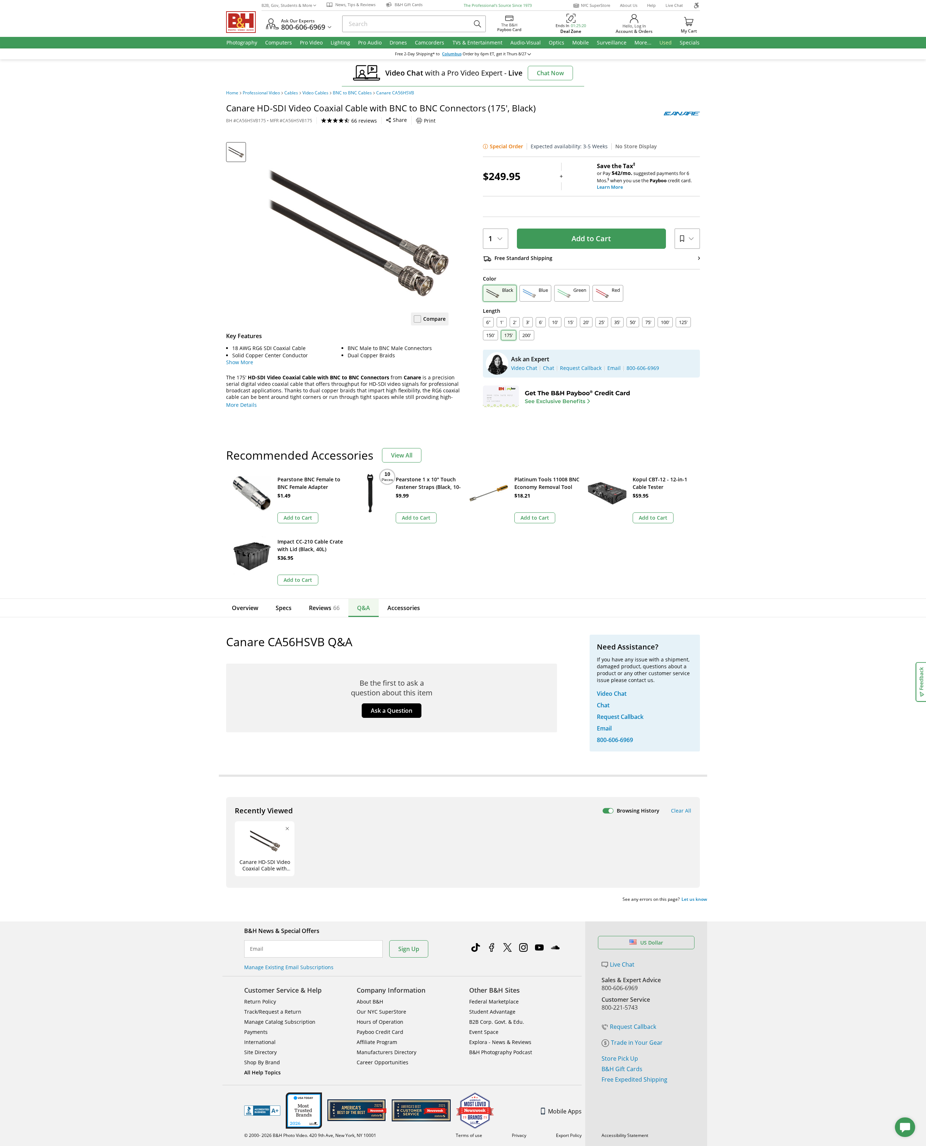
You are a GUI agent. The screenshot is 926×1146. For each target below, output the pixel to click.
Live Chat (674, 5)
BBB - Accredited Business (262, 1110)
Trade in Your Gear (637, 1043)
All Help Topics (262, 1072)
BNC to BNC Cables (352, 93)
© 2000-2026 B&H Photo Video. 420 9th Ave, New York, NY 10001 (310, 1135)
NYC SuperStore (595, 5)
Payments (256, 1031)
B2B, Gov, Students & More (287, 5)
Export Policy (569, 1135)
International (260, 1042)
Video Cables (315, 93)
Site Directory (260, 1052)
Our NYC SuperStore (381, 1011)
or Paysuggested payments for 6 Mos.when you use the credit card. (644, 176)
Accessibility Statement (625, 1135)
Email (256, 948)
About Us (628, 5)
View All (401, 455)
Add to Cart (591, 238)
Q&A (363, 608)
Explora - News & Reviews (500, 1042)
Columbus (452, 53)
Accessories (403, 608)
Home (232, 93)
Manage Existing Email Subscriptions (289, 967)
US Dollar (651, 942)
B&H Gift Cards (622, 1069)
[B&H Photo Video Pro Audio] (244, 22)
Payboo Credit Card (380, 1031)
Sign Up (408, 949)
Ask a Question (391, 711)
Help (651, 5)
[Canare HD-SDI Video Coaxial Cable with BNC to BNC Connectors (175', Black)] (358, 232)
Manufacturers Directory (386, 1052)
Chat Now (550, 73)
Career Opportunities (382, 1062)
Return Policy (260, 1001)
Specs (284, 608)
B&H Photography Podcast (500, 1052)
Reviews (324, 608)
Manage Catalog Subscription (279, 1021)
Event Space (483, 1031)
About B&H (370, 1001)
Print (430, 120)
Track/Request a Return (272, 1011)
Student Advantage (492, 1011)
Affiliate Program (377, 1042)
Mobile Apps (565, 1111)
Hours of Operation (380, 1021)
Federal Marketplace (494, 1001)
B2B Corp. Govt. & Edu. (496, 1021)
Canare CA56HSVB (395, 93)
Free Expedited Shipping (634, 1079)
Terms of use (469, 1135)
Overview (245, 608)
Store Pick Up (620, 1058)
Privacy (519, 1135)
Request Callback (633, 1027)
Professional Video (261, 93)
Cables (291, 93)
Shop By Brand (262, 1062)
